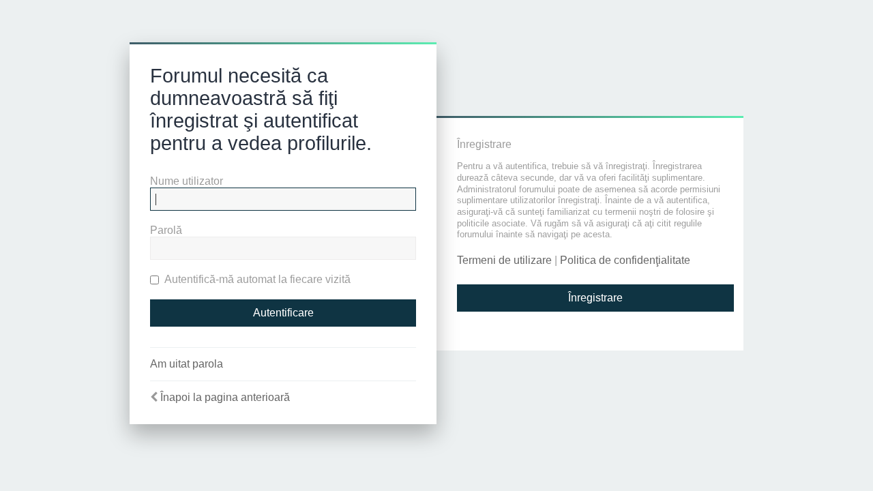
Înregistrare (595, 297)
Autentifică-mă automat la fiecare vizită (256, 279)
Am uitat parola (186, 364)
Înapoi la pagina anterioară (225, 397)
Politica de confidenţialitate (625, 260)
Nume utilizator (186, 181)
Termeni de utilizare (504, 260)
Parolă (166, 230)
